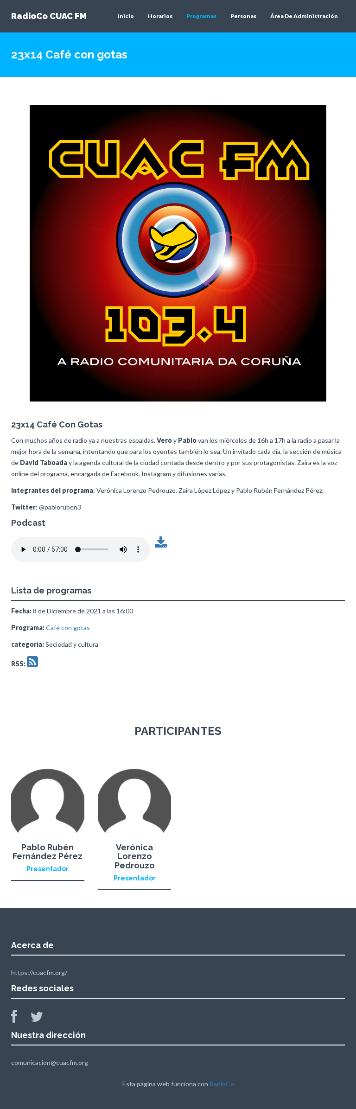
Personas (243, 16)
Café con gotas (68, 627)
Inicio (126, 16)
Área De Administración (304, 16)
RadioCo (222, 1084)
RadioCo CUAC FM (49, 16)
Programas (201, 16)
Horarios (160, 16)
